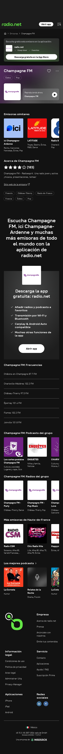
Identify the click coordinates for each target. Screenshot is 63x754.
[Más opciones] (57, 71)
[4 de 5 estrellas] (19, 167)
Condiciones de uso (14, 661)
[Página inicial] (5, 33)
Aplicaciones (43, 664)
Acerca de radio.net (46, 621)
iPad (7, 707)
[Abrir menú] (59, 24)
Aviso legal (10, 673)
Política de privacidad (15, 667)
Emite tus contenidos (47, 642)
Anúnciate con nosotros (44, 634)
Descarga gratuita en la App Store (31, 57)
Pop (18, 78)
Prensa (40, 627)
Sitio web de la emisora (15, 184)
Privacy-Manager (13, 684)
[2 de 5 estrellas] (10, 167)
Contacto (41, 658)
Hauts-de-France (44, 193)
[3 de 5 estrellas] (15, 167)
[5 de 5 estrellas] (24, 167)
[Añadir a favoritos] (49, 70)
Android (9, 712)
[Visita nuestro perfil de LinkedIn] (39, 703)
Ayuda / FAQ (43, 670)
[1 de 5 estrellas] (6, 167)
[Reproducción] (54, 94)
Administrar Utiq (13, 679)
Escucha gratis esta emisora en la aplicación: (29, 42)
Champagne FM (31, 96)
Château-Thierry (25, 193)
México (33, 727)
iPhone (8, 701)
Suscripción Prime (46, 675)
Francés (9, 193)
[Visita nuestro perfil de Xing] (46, 703)
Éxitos (8, 78)
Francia (8, 199)
